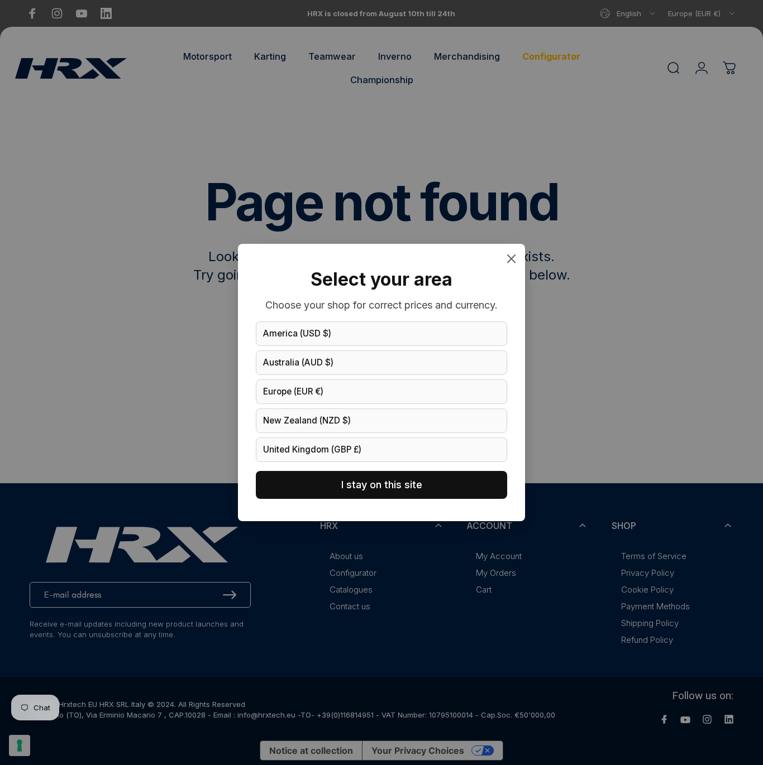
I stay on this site (381, 484)
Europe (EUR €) (293, 391)
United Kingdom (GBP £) (312, 449)
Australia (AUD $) (298, 362)
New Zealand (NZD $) (307, 420)
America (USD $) (297, 333)
